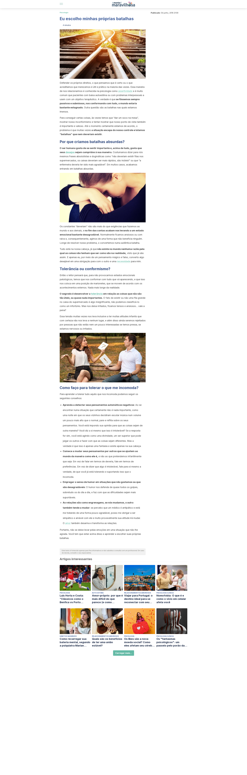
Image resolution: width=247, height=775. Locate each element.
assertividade (125, 91)
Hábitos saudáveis (68, 636)
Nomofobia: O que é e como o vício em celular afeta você (171, 599)
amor (68, 523)
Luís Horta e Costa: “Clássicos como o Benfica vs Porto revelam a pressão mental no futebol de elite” (73, 599)
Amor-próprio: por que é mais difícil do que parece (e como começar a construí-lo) (107, 599)
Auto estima (98, 593)
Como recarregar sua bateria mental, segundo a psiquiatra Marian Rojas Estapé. (75, 642)
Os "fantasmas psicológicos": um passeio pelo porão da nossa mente (170, 642)
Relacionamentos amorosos (137, 593)
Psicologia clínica (165, 593)
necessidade (123, 261)
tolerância (97, 293)
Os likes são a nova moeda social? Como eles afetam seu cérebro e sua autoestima (139, 642)
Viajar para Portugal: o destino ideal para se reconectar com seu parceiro (138, 599)
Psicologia (64, 12)
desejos (70, 152)
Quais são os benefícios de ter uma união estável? (107, 642)
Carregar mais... (123, 653)
